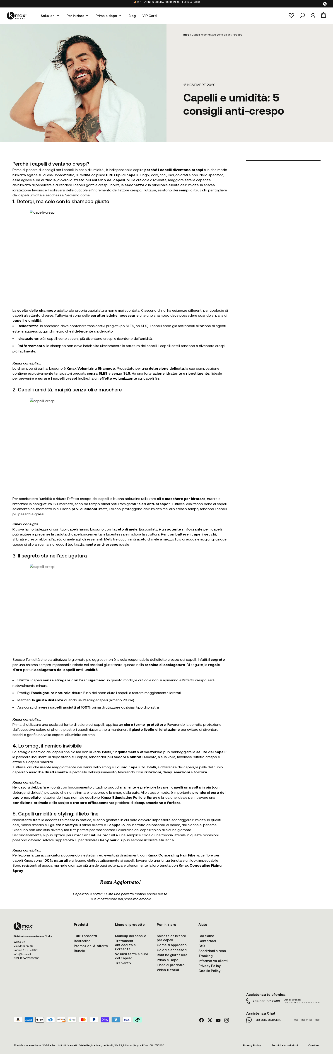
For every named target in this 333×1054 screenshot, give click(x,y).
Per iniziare (75, 16)
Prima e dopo (106, 16)
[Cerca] (302, 15)
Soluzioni (48, 16)
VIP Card (149, 16)
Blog (132, 16)
